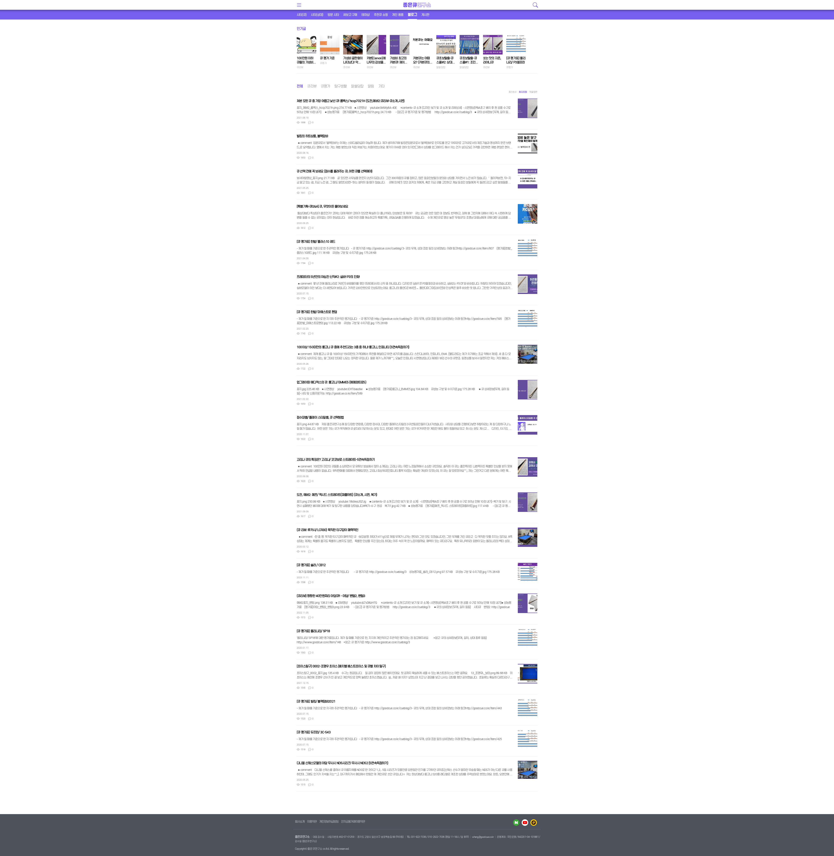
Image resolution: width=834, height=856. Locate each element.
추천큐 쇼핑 (381, 15)
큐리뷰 (311, 86)
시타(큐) (301, 15)
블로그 (412, 14)
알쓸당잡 (357, 86)
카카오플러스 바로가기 (533, 822)
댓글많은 (533, 92)
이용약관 (312, 821)
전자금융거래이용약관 (353, 821)
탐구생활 (340, 86)
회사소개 (299, 821)
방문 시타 (333, 15)
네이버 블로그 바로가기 (516, 822)
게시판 (425, 15)
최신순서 (513, 92)
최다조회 (523, 92)
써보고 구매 (350, 15)
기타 (381, 86)
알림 (371, 86)
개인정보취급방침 (328, 821)
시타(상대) (317, 15)
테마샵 (365, 15)
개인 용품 (397, 15)
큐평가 (325, 86)
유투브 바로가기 (525, 822)
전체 (300, 86)
